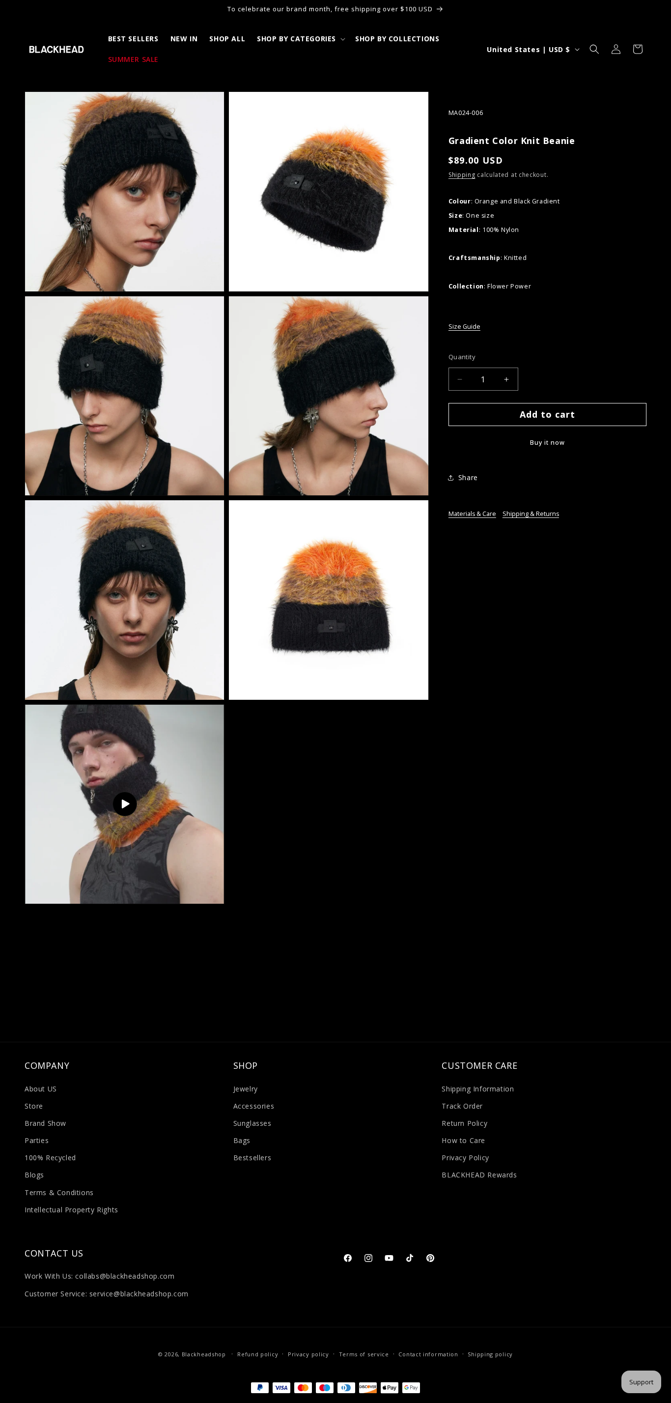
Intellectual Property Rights (71, 1209)
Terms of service (364, 1354)
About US (41, 1088)
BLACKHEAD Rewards (479, 1174)
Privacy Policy (465, 1157)
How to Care (463, 1140)
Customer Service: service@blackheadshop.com (107, 1293)
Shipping (461, 175)
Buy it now (547, 443)
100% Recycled (50, 1157)
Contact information (428, 1354)
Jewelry (245, 1088)
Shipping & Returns (531, 514)
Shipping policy (490, 1354)
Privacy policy (308, 1354)
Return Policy (464, 1123)
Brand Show (45, 1123)
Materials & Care (472, 514)
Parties (37, 1140)
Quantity (461, 356)
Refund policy (257, 1354)
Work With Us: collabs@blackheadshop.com (99, 1276)
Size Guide (464, 327)
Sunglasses (252, 1123)
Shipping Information (478, 1088)
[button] (300, 39)
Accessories (254, 1106)
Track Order (462, 1106)
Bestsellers (252, 1157)
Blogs (34, 1174)
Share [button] (468, 477)
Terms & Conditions (59, 1192)
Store (34, 1106)
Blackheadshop (204, 1354)
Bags (242, 1140)
